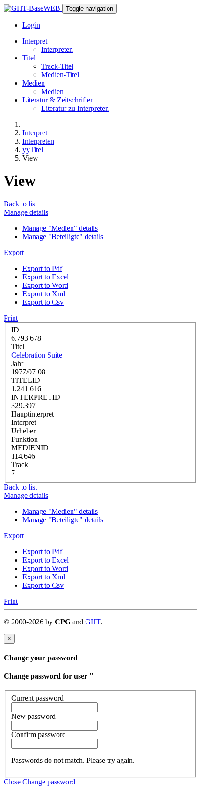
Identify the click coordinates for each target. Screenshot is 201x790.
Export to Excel (45, 277)
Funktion (24, 439)
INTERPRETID (35, 397)
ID (15, 330)
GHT (92, 622)
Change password (48, 782)
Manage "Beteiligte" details (62, 237)
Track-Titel (57, 66)
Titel (17, 347)
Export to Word (45, 285)
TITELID (25, 380)
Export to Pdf (42, 268)
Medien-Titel (60, 75)
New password (33, 716)
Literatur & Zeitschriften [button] (58, 100)
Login (31, 25)
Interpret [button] (34, 41)
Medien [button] (33, 83)
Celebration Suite (36, 355)
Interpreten (57, 49)
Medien (52, 91)
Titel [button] (29, 58)
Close (12, 782)
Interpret (34, 133)
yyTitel (32, 150)
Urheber (23, 431)
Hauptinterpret (32, 414)
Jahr (17, 363)
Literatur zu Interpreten (75, 108)
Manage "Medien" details (60, 228)
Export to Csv (43, 302)
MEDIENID (30, 448)
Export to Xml (43, 294)
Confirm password (38, 735)
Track (19, 464)
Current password (37, 698)
